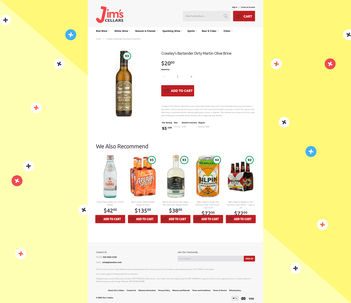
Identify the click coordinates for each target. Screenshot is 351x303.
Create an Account (248, 7)
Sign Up (249, 259)
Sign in (234, 7)
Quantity (165, 69)
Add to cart (112, 219)
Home (98, 39)
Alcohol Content (189, 123)
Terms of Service (220, 290)
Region (201, 123)
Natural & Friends (145, 31)
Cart (248, 16)
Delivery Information (147, 290)
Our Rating (167, 123)
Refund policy (235, 290)
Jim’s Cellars (108, 298)
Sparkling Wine (171, 31)
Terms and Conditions (201, 290)
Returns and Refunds (181, 290)
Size (176, 123)
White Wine (121, 31)
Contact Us (131, 290)
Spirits (191, 31)
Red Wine (102, 31)
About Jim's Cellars (116, 290)
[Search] (226, 16)
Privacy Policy (164, 290)
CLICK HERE (197, 269)
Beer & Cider (209, 31)
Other (227, 31)
